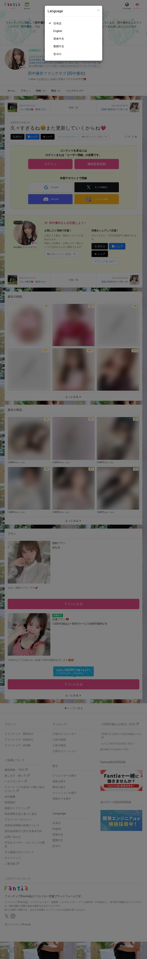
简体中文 (58, 38)
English (57, 31)
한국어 (57, 54)
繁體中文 (58, 46)
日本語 (57, 23)
